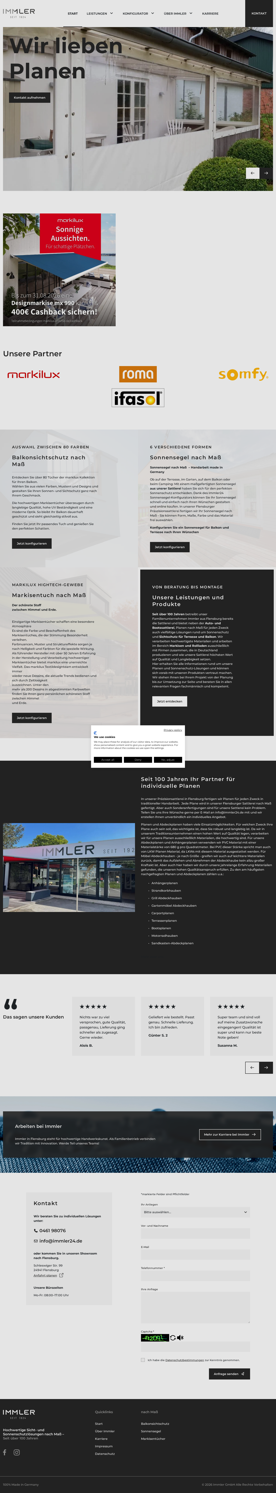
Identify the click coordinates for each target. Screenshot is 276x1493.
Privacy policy (173, 729)
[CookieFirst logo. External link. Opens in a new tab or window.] (95, 733)
